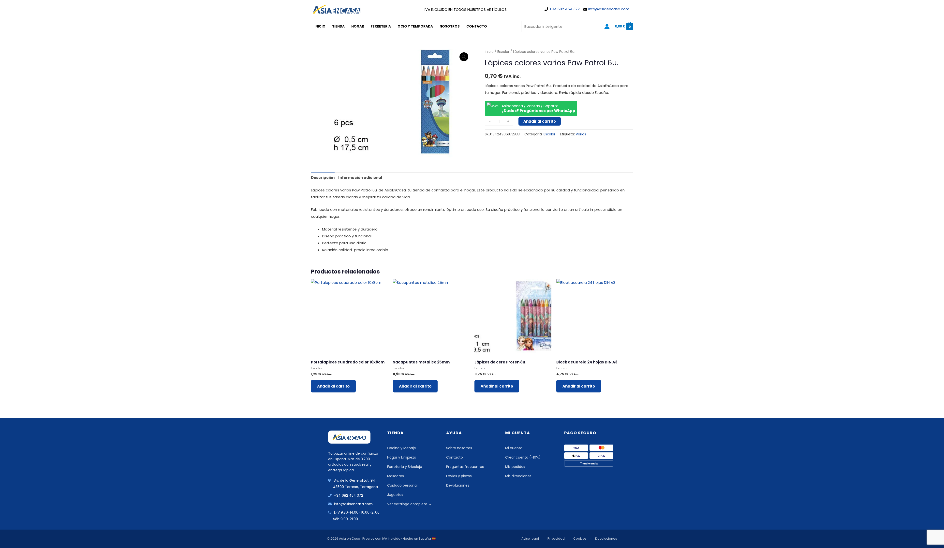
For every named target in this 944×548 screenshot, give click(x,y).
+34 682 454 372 (564, 9)
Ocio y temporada (415, 26)
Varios (581, 134)
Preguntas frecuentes (465, 466)
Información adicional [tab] (360, 177)
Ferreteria (381, 26)
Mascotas (395, 476)
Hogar (357, 26)
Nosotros (450, 26)
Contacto (476, 26)
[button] (463, 56)
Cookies (580, 538)
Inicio (319, 26)
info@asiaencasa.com (608, 9)
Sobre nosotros (459, 448)
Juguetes (395, 494)
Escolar (503, 51)
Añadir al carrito (539, 121)
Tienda (338, 26)
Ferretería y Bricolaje (404, 466)
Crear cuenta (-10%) (523, 457)
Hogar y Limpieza (401, 457)
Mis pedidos (515, 466)
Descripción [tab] (323, 177)
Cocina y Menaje (401, 448)
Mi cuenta (513, 448)
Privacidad (556, 538)
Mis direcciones (518, 476)
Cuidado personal (402, 485)
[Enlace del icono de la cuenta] (607, 26)
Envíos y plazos (459, 476)
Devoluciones (457, 485)
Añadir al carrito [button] (333, 386)
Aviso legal (530, 538)
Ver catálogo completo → (409, 504)
